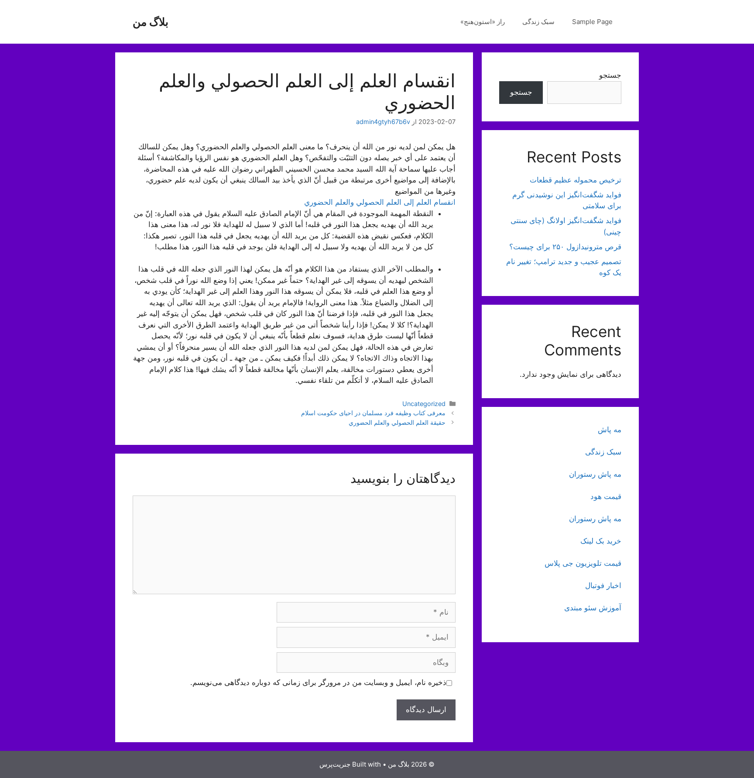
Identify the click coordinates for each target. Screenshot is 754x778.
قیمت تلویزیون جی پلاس (583, 563)
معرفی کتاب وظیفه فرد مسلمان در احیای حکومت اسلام (373, 413)
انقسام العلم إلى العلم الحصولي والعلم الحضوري (380, 202)
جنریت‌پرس (334, 764)
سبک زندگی (538, 21)
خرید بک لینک (600, 541)
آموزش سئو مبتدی (592, 607)
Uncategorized (424, 403)
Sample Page (592, 21)
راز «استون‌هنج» (482, 21)
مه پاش (609, 429)
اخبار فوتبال (603, 585)
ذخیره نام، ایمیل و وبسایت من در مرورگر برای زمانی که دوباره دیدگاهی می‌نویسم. (318, 682)
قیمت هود (605, 496)
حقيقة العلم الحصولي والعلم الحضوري (397, 422)
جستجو (610, 75)
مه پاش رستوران (595, 474)
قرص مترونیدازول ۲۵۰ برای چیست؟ (565, 246)
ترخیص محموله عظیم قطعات (575, 180)
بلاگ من (150, 21)
